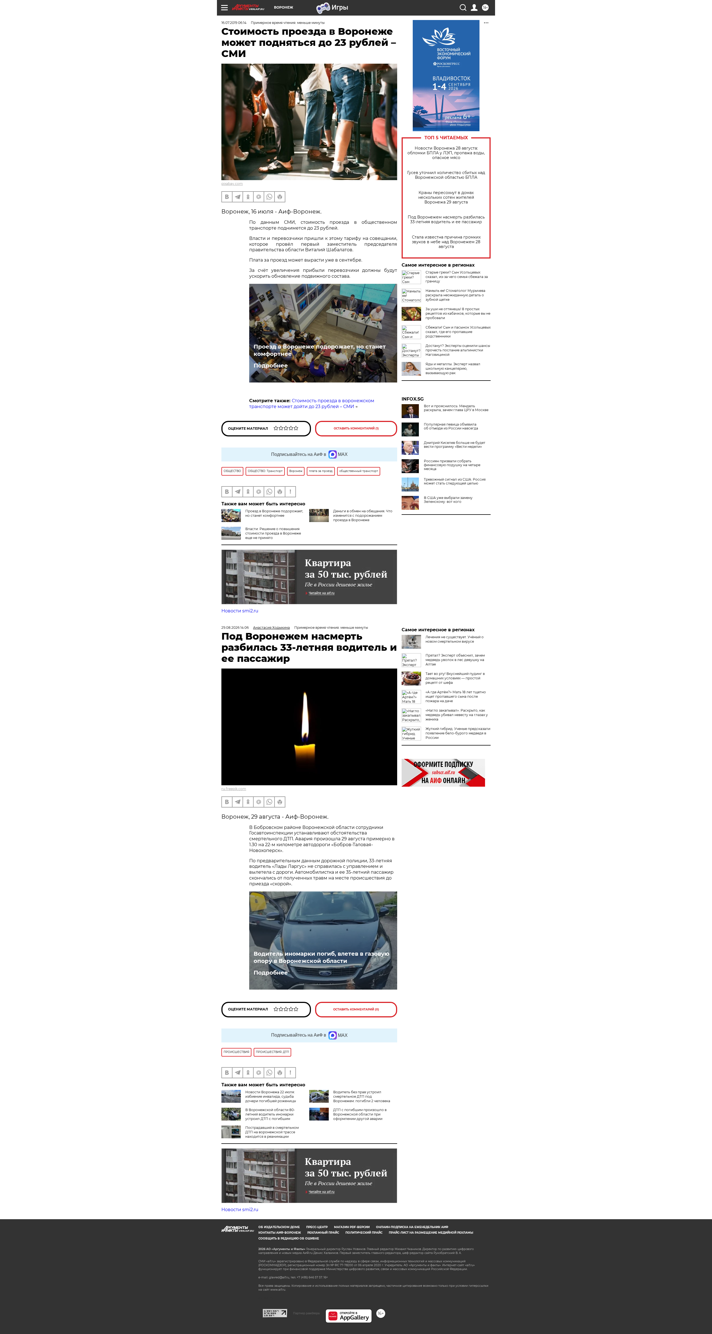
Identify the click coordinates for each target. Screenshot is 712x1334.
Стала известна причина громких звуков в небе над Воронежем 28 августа (446, 242)
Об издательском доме (279, 1227)
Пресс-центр (317, 1227)
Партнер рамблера (306, 1313)
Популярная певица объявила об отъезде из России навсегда (451, 426)
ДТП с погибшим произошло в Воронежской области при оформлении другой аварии (360, 1114)
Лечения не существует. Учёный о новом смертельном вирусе (455, 639)
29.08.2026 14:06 (235, 627)
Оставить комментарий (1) (356, 428)
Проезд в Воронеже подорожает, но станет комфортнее (320, 350)
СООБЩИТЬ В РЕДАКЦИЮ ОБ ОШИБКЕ (288, 1238)
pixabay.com (232, 184)
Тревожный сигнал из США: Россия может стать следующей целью (455, 481)
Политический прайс (363, 1232)
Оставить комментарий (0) (356, 1009)
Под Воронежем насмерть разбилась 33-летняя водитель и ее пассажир (446, 219)
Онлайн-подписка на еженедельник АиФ (412, 1227)
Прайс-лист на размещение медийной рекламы (431, 1232)
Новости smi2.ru (239, 610)
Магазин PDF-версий (352, 1227)
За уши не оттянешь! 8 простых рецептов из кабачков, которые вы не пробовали (458, 313)
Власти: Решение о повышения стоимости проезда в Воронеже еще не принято (273, 533)
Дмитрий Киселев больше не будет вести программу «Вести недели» (454, 445)
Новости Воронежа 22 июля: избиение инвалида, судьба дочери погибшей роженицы (270, 1096)
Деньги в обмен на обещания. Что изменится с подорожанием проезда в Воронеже (362, 515)
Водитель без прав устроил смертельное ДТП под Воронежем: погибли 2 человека (361, 1096)
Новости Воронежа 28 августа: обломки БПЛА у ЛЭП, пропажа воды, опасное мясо (446, 153)
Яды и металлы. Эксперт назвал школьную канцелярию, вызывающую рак (453, 368)
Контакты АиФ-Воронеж (279, 1232)
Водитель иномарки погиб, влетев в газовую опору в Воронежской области (321, 957)
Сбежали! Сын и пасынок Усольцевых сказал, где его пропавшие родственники (458, 331)
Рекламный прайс (323, 1232)
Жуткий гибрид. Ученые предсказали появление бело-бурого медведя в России (458, 733)
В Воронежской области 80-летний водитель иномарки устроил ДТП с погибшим (270, 1114)
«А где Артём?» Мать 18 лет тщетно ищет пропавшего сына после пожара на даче (456, 696)
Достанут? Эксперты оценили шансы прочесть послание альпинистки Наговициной (458, 350)
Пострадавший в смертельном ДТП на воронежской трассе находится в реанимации (272, 1132)
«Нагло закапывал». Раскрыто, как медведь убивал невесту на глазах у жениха (457, 714)
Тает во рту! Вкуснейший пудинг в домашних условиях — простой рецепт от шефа (455, 678)
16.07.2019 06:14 (233, 23)
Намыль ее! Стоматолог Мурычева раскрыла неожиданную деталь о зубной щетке (455, 295)
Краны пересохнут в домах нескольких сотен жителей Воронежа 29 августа (446, 197)
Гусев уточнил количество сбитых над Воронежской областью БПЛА (446, 175)
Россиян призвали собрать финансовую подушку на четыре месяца (452, 465)
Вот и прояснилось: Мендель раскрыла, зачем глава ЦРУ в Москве (456, 408)
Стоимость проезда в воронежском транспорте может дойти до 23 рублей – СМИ (311, 403)
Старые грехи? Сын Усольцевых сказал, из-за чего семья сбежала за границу (457, 276)
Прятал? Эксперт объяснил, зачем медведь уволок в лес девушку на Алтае (455, 659)
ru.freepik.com (233, 789)
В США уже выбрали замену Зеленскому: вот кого (448, 500)
